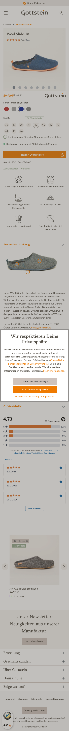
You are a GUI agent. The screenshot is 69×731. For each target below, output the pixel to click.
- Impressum (47, 396)
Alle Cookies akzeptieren (35, 389)
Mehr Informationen (53, 370)
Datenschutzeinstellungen (34, 381)
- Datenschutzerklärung (27, 396)
